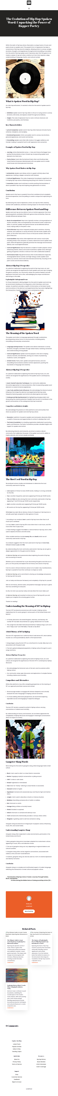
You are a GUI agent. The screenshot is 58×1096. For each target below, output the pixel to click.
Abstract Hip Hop (12, 555)
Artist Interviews (41, 1064)
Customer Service (17, 1077)
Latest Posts (16, 1044)
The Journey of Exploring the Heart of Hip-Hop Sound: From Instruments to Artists (40, 941)
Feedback (17, 1079)
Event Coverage (41, 1067)
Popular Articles (16, 1046)
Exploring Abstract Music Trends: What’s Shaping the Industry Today (16, 987)
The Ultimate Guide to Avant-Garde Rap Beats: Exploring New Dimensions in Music (16, 941)
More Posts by (29, 911)
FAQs (16, 1074)
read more (10, 962)
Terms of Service (17, 1064)
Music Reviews (41, 1062)
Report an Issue (16, 1082)
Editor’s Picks (17, 1049)
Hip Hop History (41, 1059)
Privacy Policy (17, 1062)
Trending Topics (16, 1051)
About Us (16, 1059)
